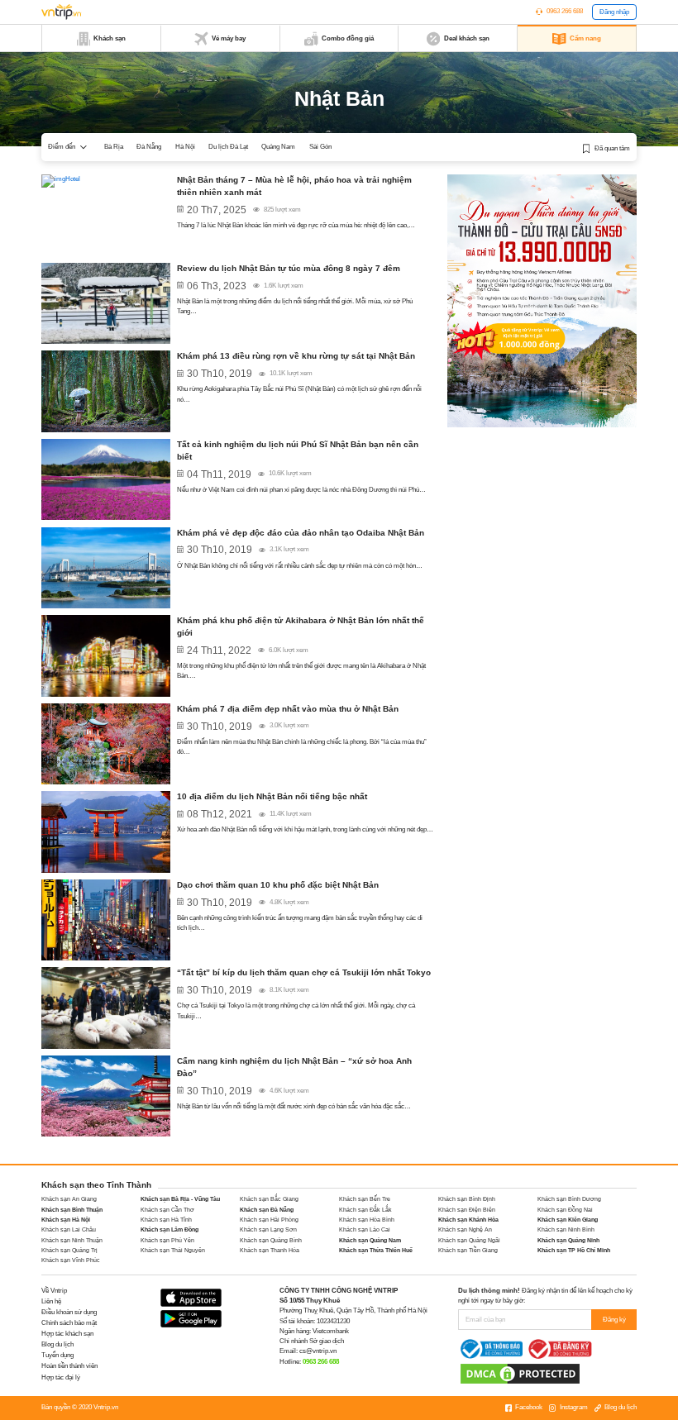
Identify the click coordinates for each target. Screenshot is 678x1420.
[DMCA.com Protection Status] (520, 1373)
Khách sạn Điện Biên (466, 1210)
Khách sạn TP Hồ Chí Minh (573, 1250)
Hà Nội (185, 146)
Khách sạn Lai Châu (68, 1229)
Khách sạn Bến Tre (364, 1199)
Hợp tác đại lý (60, 1377)
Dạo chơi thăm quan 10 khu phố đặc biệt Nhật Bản (278, 884)
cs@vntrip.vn (318, 1351)
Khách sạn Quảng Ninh (568, 1240)
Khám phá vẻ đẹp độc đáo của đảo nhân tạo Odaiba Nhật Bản (300, 532)
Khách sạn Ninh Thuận (72, 1240)
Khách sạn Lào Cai (364, 1229)
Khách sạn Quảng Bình (271, 1240)
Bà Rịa (113, 146)
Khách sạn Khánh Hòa (468, 1219)
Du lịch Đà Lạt (228, 146)
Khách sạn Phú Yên (167, 1240)
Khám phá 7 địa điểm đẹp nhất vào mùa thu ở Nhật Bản (288, 708)
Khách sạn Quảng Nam (370, 1240)
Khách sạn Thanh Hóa (269, 1250)
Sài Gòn (320, 146)
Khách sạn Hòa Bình (366, 1219)
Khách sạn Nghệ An (465, 1229)
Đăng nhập (614, 12)
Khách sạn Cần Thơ (167, 1210)
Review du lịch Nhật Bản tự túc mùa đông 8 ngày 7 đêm (288, 268)
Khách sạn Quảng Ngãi (469, 1240)
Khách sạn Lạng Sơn (268, 1229)
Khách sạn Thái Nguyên (173, 1250)
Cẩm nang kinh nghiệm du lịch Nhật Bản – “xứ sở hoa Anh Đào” (294, 1067)
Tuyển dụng (57, 1355)
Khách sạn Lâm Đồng (169, 1229)
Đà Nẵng (148, 146)
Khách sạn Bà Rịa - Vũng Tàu (180, 1199)
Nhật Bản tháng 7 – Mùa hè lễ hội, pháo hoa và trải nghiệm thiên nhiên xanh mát (294, 186)
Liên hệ (51, 1301)
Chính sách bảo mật (69, 1323)
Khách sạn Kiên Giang (567, 1219)
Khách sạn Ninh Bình (565, 1229)
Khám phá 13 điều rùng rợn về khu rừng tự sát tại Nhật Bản (296, 355)
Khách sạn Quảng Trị (69, 1250)
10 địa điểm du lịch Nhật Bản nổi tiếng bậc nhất (272, 796)
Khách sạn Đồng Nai (565, 1210)
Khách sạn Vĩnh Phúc (70, 1260)
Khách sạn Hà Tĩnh (166, 1219)
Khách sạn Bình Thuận (72, 1210)
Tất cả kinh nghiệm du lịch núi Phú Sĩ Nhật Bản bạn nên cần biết (297, 450)
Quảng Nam (278, 146)
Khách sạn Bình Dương (569, 1199)
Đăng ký (614, 1319)
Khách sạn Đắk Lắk (365, 1210)
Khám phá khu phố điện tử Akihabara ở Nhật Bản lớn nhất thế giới (300, 626)
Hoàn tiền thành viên (69, 1366)
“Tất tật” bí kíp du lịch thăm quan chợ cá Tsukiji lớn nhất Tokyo (304, 972)
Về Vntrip (54, 1290)
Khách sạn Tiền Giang (468, 1250)
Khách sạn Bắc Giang (269, 1199)
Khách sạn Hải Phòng (269, 1219)
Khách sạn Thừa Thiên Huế (376, 1250)
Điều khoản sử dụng (69, 1312)
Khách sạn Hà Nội (65, 1219)
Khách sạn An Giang (69, 1199)
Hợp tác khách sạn (67, 1333)
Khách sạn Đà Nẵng (267, 1210)
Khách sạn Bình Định (466, 1199)
